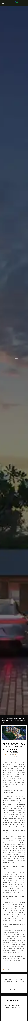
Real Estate (9, 718)
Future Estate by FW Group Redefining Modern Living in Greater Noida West (14, 979)
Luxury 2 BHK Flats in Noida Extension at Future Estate (14, 988)
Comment (8, 1013)
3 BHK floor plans (16, 838)
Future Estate (7, 930)
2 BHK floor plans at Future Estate (15, 796)
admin (18, 754)
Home (2, 718)
